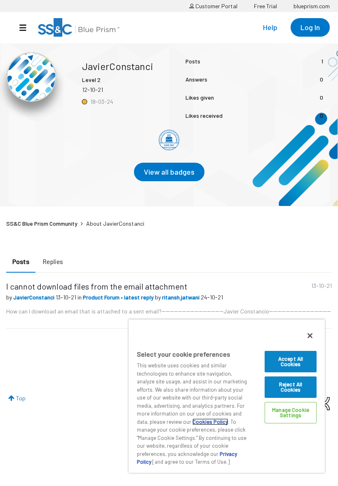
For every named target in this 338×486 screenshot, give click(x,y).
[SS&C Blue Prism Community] (79, 27)
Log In (310, 27)
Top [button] (21, 398)
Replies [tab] (52, 261)
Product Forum (102, 297)
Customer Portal (215, 5)
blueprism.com (311, 5)
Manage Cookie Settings (290, 412)
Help (270, 27)
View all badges (169, 171)
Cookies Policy (210, 421)
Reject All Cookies (290, 387)
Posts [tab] (20, 261)
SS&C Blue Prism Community (41, 223)
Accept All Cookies (290, 361)
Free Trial (265, 5)
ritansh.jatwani (181, 297)
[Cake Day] (169, 140)
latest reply (139, 297)
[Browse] (27, 27)
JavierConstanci (34, 297)
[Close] (310, 336)
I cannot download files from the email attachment (96, 286)
